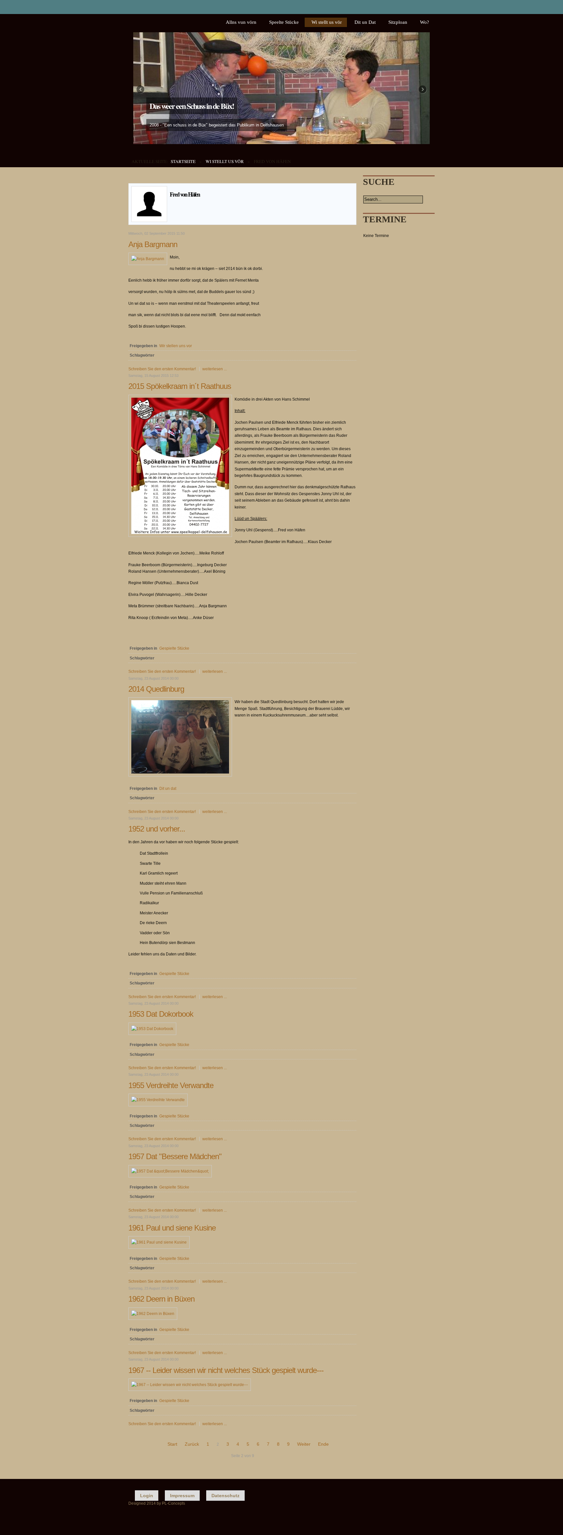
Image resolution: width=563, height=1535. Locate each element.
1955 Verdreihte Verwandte (170, 1085)
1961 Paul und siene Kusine (172, 1227)
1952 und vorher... (156, 828)
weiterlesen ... (214, 369)
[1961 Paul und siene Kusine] (159, 1242)
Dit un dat (167, 788)
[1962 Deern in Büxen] (152, 1313)
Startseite (183, 161)
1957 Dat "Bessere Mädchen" (175, 1156)
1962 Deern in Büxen (161, 1298)
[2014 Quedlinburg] (180, 775)
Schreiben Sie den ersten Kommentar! (162, 369)
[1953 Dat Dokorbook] (152, 1028)
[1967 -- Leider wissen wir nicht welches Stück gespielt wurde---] (189, 1384)
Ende (323, 1444)
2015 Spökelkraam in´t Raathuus (179, 386)
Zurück (192, 1444)
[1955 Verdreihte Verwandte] (158, 1100)
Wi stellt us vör (225, 161)
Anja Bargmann (152, 244)
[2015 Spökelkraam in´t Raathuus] (180, 535)
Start (172, 1444)
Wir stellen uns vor (175, 346)
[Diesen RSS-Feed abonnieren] (351, 179)
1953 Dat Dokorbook (160, 1014)
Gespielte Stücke (174, 648)
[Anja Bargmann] (147, 259)
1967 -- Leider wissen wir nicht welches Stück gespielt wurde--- (226, 1370)
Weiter (303, 1444)
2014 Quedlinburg (156, 689)
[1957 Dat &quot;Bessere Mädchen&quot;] (170, 1171)
